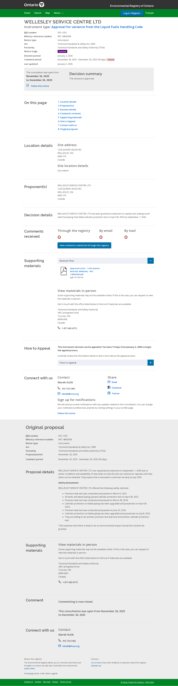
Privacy (55, 682)
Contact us (96, 665)
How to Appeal (67, 121)
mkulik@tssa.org (70, 393)
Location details (68, 101)
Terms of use (65, 682)
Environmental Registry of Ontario (132, 5)
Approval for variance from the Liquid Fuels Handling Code (97, 27)
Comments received (70, 113)
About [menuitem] (57, 12)
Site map (46, 682)
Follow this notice (40, 86)
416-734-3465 (68, 388)
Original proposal (69, 129)
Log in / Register (132, 13)
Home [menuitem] (27, 12)
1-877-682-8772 (69, 328)
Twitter (116, 393)
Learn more (29, 668)
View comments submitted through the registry (84, 245)
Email (114, 382)
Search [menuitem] (37, 12)
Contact (38, 682)
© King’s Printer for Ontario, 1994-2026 (137, 682)
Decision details (68, 109)
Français (150, 12)
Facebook (116, 387)
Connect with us (68, 125)
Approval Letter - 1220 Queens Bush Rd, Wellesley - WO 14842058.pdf (85, 271)
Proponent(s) (67, 105)
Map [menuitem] (47, 12)
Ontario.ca (28, 682)
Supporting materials (71, 117)
